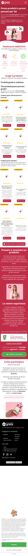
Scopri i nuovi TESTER (14, 343)
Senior (16, 440)
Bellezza (6, 434)
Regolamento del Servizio (10, 449)
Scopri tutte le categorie (15, 244)
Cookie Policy (19, 462)
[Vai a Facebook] (4, 455)
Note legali (5, 457)
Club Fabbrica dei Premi (10, 451)
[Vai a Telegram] (11, 455)
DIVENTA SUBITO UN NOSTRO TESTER (14, 397)
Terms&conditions (10, 462)
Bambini (6, 438)
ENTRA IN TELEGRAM (15, 354)
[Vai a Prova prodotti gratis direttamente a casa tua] (5, 2)
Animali (17, 438)
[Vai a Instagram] (7, 455)
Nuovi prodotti (7, 440)
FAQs (5, 447)
